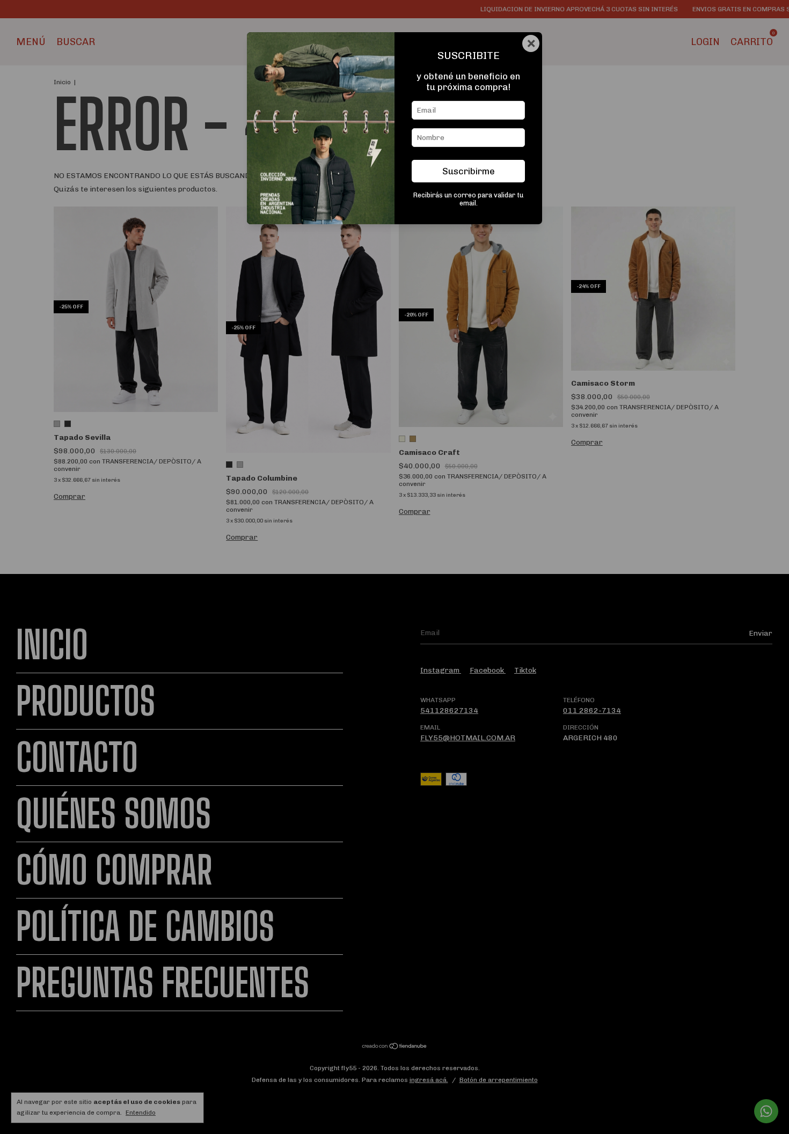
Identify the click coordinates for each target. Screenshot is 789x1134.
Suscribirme (468, 171)
